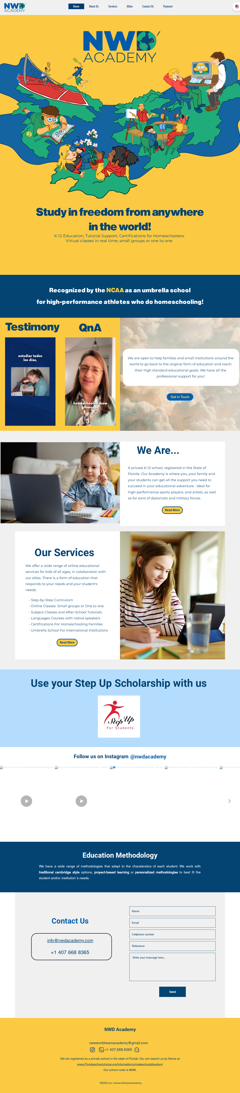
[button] (51, 422)
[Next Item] (229, 801)
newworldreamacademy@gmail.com (118, 1043)
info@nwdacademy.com (70, 940)
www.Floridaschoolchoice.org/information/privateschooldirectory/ (120, 1064)
